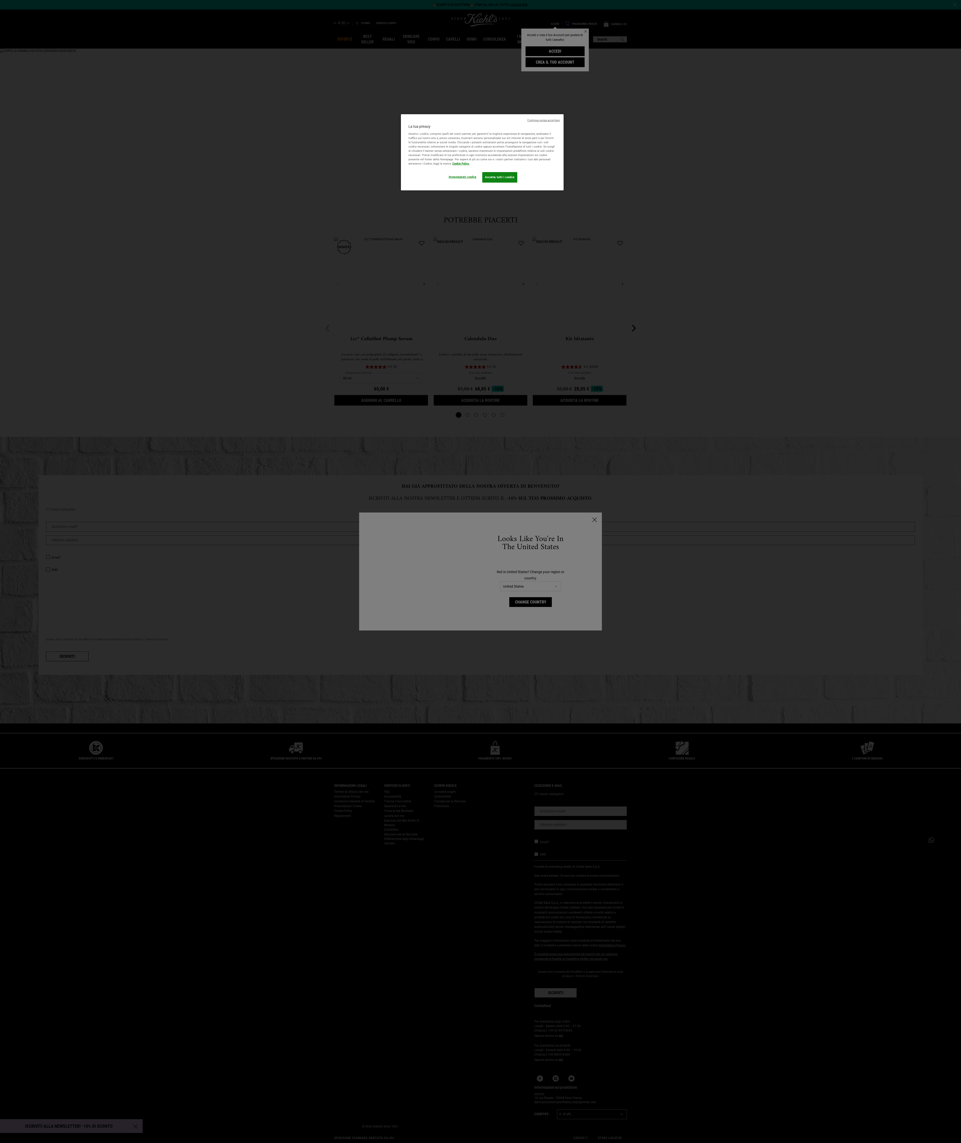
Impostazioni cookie (462, 177)
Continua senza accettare (543, 120)
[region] (482, 152)
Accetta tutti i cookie (500, 177)
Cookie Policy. (460, 163)
